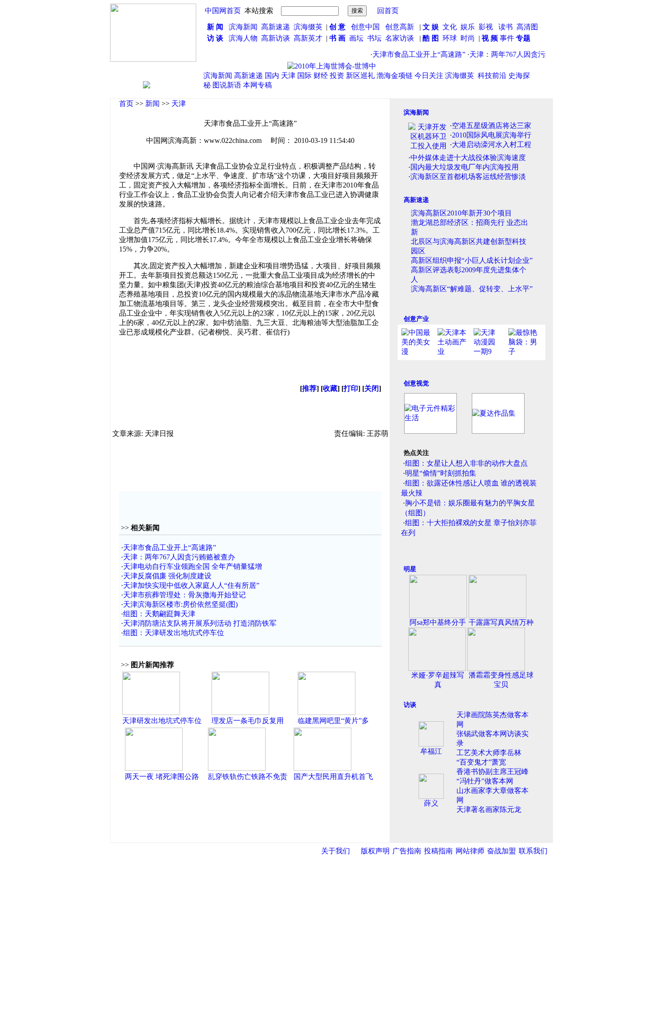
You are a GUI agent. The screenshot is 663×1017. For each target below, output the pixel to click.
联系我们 (533, 851)
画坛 (356, 38)
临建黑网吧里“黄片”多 (333, 720)
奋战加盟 (501, 851)
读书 (505, 27)
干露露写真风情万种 (501, 622)
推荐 (309, 388)
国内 (272, 75)
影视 (487, 27)
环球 (449, 38)
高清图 (527, 27)
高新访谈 (276, 38)
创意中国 (365, 27)
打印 (351, 388)
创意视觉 (416, 383)
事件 (506, 38)
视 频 (490, 38)
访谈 (410, 704)
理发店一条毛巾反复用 (248, 720)
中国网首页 (223, 10)
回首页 (388, 10)
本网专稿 (257, 85)
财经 (320, 75)
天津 (288, 75)
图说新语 (226, 85)
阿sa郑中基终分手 (438, 622)
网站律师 (470, 851)
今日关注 (428, 75)
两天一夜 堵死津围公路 (162, 776)
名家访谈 (399, 38)
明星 (410, 569)
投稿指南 (438, 851)
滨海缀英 (308, 27)
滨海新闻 (243, 27)
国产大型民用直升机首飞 (333, 776)
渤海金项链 (395, 75)
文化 (449, 27)
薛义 (431, 803)
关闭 (371, 388)
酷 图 (431, 38)
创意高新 (400, 27)
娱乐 (467, 27)
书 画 (337, 38)
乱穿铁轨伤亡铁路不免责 (247, 776)
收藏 (330, 388)
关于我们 (335, 851)
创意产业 (416, 319)
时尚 (467, 38)
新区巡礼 (360, 75)
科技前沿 (492, 75)
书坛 (374, 38)
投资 (337, 75)
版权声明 (375, 851)
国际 (304, 75)
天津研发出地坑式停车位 (162, 720)
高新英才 (310, 38)
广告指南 (406, 851)
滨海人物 (243, 38)
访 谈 (215, 38)
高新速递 (275, 27)
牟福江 (431, 751)
